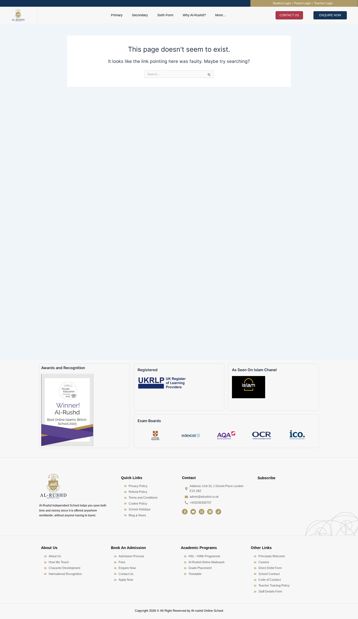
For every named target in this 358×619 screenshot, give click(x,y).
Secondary (140, 15)
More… (220, 15)
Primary (117, 15)
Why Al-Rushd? (194, 15)
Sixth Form (165, 15)
